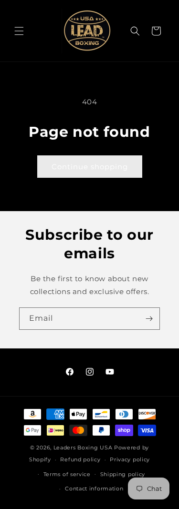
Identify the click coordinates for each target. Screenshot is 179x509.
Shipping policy (123, 474)
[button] (19, 30)
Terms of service (67, 474)
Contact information (94, 488)
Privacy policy (130, 459)
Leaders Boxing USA (83, 447)
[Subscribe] (148, 318)
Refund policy (80, 459)
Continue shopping (90, 166)
